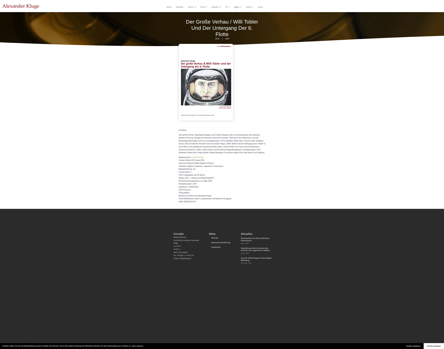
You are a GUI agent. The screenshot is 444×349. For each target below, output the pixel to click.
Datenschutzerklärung (220, 242)
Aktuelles (179, 7)
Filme (202, 7)
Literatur (215, 7)
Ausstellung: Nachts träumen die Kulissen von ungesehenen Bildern (255, 249)
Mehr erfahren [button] (137, 346)
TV (226, 7)
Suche (260, 7)
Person (191, 7)
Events (248, 7)
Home (169, 7)
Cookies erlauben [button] (434, 346)
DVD (217, 39)
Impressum (216, 247)
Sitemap (214, 238)
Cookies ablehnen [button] (413, 346)
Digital (236, 7)
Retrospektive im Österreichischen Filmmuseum (255, 239)
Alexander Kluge (197, 157)
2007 (227, 39)
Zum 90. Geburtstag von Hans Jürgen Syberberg (256, 259)
